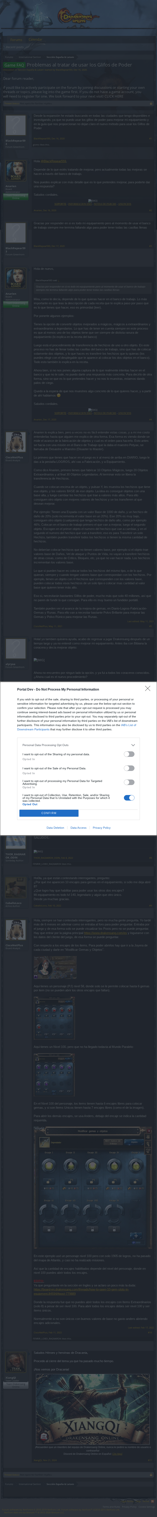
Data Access (78, 827)
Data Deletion (55, 827)
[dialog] (78, 758)
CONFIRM (49, 813)
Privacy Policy (102, 827)
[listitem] (78, 745)
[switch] (129, 754)
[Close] (149, 690)
